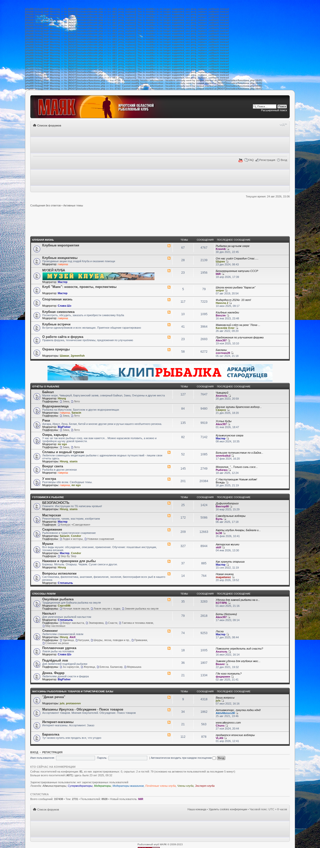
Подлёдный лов (55, 660)
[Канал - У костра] (169, 479)
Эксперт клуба (204, 785)
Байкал (48, 392)
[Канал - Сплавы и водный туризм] (169, 452)
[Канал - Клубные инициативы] (169, 258)
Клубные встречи (56, 324)
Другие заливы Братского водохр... (239, 406)
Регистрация (267, 159)
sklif (218, 547)
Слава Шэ (64, 305)
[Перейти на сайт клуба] (101, 106)
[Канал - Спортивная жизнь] (169, 299)
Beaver (220, 664)
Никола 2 (222, 302)
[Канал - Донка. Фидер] (169, 673)
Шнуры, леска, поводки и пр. (112, 640)
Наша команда (197, 809)
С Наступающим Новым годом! (236, 479)
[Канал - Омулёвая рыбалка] (169, 599)
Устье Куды (224, 421)
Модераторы (102, 785)
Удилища (68, 640)
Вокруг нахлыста (73, 622)
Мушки (47, 544)
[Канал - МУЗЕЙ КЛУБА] (169, 270)
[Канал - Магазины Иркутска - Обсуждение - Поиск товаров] (169, 709)
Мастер (63, 281)
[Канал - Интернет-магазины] (169, 722)
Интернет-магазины (58, 722)
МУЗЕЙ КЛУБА (53, 270)
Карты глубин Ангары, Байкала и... (238, 530)
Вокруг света (52, 466)
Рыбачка (222, 469)
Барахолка (50, 734)
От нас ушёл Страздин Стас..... (237, 258)
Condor (76, 535)
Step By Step (68, 556)
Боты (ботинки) (226, 614)
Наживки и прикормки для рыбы (69, 561)
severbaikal (223, 455)
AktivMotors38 (225, 713)
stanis (74, 461)
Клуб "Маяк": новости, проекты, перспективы (79, 287)
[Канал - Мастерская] (169, 515)
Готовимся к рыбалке (48, 497)
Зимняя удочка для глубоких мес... (238, 661)
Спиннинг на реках (57, 643)
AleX (73, 637)
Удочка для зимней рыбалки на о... (238, 599)
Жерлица (89, 666)
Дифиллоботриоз (227, 503)
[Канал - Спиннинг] (169, 631)
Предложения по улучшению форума (240, 337)
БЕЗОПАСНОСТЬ (55, 503)
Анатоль (222, 395)
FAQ (251, 159)
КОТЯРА (221, 602)
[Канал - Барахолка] (169, 734)
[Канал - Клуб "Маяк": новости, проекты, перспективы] (169, 287)
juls (62, 703)
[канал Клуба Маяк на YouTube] (240, 161)
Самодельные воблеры (231, 515)
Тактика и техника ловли (137, 622)
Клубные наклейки (227, 312)
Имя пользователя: (42, 757)
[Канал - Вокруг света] (169, 466)
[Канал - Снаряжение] (169, 529)
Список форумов (49, 125)
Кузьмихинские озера (229, 435)
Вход (284, 159)
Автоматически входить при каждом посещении (181, 757)
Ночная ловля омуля (75, 608)
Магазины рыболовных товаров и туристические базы (72, 691)
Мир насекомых (55, 625)
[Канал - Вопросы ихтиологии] (169, 573)
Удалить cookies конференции (228, 809)
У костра (49, 479)
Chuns (220, 725)
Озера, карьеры (55, 435)
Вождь (220, 482)
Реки (46, 420)
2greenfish (78, 355)
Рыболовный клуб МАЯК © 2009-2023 (160, 844)
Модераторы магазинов (128, 785)
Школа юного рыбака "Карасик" (236, 287)
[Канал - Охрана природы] (169, 349)
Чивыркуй (222, 392)
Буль (219, 518)
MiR (218, 273)
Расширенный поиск (274, 110)
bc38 (219, 533)
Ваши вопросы (225, 697)
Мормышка (134, 666)
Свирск (221, 409)
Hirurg (62, 398)
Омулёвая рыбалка (58, 599)
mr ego (62, 444)
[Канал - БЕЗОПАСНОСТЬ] (169, 503)
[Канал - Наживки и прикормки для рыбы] (169, 561)
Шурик (220, 261)
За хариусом (70, 666)
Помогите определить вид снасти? (239, 648)
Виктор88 (222, 506)
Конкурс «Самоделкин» (75, 524)
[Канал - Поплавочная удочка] (169, 648)
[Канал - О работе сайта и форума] (169, 337)
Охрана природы (56, 349)
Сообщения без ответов (45, 205)
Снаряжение (52, 529)
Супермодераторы (80, 785)
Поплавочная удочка (59, 648)
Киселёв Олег (225, 327)
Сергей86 (64, 605)
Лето (77, 401)
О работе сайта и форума (62, 337)
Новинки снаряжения (100, 538)
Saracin (76, 412)
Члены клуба (185, 785)
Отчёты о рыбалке (46, 386)
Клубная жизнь (43, 239)
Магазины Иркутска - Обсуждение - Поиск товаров (82, 709)
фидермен (223, 676)
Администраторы (54, 785)
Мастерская (51, 515)
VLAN (219, 738)
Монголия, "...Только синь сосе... (237, 466)
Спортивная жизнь (57, 299)
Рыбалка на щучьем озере (233, 245)
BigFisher (64, 426)
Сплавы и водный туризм (63, 452)
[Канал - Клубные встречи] (169, 324)
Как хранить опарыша (230, 561)
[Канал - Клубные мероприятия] (169, 245)
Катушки (83, 640)
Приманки (140, 640)
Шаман (64, 355)
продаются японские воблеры (235, 735)
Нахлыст (49, 613)
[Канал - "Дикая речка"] (169, 697)
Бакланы (221, 349)
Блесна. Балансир (111, 666)
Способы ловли (44, 593)
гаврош (63, 264)
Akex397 (221, 340)
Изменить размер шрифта (283, 124)
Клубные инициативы (60, 258)
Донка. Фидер (53, 673)
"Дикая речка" (53, 697)
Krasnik (221, 248)
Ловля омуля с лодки (107, 608)
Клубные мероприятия (60, 245)
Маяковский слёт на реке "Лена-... (238, 324)
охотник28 (223, 352)
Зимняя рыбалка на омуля (141, 608)
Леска (220, 631)
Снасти (112, 622)
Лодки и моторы (72, 538)
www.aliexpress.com (228, 722)
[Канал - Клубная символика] (169, 312)
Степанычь (65, 582)
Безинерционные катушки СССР (237, 270)
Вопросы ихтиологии (59, 573)
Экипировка (96, 622)
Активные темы (73, 205)
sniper (220, 290)
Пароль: (102, 757)
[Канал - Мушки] (169, 544)
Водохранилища (55, 406)
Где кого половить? (229, 673)
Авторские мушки (227, 544)
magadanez (223, 577)
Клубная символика (58, 312)
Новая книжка (225, 574)
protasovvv (73, 703)
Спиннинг (50, 631)
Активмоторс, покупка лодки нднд (238, 710)
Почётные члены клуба (160, 785)
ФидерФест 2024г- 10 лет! (233, 299)
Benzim (221, 315)
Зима (65, 401)
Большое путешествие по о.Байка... (239, 452)
